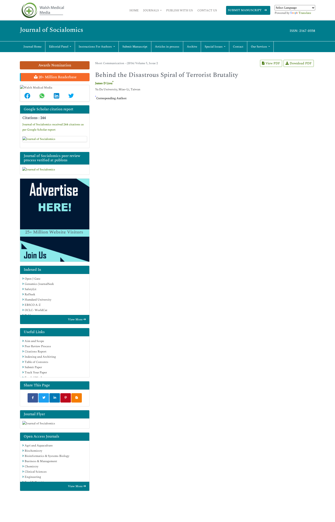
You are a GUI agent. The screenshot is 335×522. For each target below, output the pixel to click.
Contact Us (207, 10)
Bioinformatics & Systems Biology (46, 456)
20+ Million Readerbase (57, 77)
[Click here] (55, 139)
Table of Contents (36, 362)
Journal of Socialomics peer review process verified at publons (52, 158)
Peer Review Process (37, 346)
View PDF (272, 63)
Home (134, 10)
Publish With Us (179, 10)
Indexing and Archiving (40, 357)
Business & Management (40, 461)
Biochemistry (33, 451)
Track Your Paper (35, 372)
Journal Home (32, 46)
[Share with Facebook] (33, 397)
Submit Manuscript (245, 10)
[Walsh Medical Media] (42, 10)
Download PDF (300, 63)
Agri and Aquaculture (38, 445)
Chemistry (31, 466)
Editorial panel (59, 46)
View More (75, 319)
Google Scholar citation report (48, 109)
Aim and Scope (34, 341)
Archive (192, 46)
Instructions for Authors (96, 46)
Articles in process (167, 46)
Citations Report (35, 351)
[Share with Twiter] (44, 397)
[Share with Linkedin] (55, 397)
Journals (151, 10)
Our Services (259, 46)
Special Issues (214, 46)
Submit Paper (33, 367)
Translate (305, 13)
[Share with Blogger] (77, 397)
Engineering (32, 477)
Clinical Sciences (35, 471)
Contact (238, 46)
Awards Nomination (54, 65)
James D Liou (103, 83)
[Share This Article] (27, 95)
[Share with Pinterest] (66, 397)
